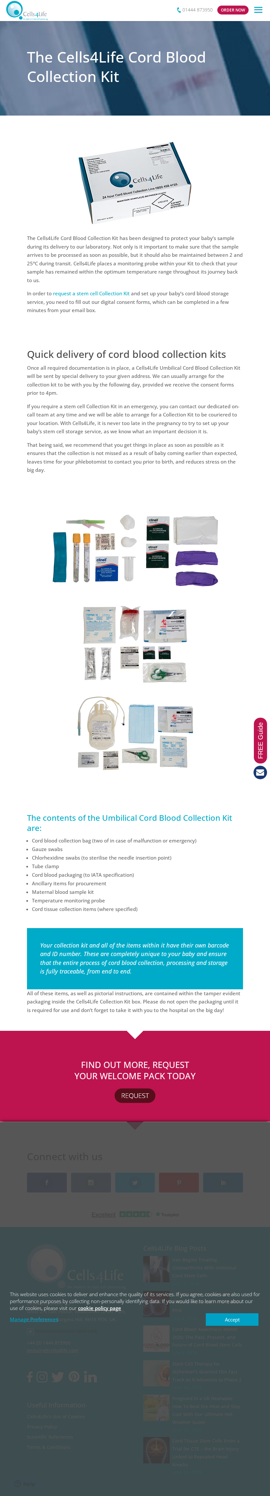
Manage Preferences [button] (34, 1319)
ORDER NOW (233, 10)
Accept (232, 1319)
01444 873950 (197, 10)
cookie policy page (99, 1308)
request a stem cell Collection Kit (91, 293)
